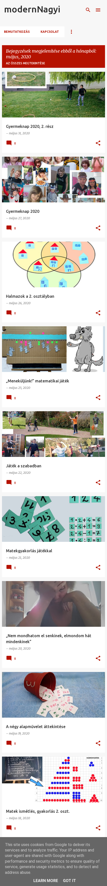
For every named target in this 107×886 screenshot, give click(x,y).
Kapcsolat (50, 31)
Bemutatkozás (17, 31)
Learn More (45, 880)
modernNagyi (32, 9)
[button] (98, 143)
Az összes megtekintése (25, 63)
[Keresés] (88, 10)
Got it (69, 880)
